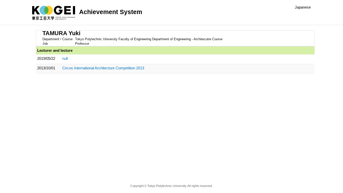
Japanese (303, 7)
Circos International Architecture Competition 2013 (103, 68)
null (65, 58)
